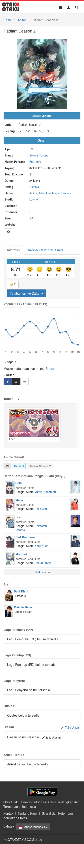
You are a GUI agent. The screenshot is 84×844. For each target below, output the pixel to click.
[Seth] (10, 487)
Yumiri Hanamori (45, 492)
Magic (56, 193)
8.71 (32, 218)
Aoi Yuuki (40, 508)
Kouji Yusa (41, 545)
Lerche (33, 199)
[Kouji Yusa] (75, 541)
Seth (18, 483)
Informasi (13, 250)
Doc (18, 517)
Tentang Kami (27, 813)
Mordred (21, 554)
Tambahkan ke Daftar (25, 293)
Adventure (44, 193)
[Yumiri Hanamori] (75, 486)
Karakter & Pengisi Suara (46, 250)
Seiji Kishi (21, 591)
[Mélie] (10, 504)
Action (33, 193)
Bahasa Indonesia (34, 827)
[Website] (8, 231)
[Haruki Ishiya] (75, 558)
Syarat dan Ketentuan (57, 813)
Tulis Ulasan (53, 737)
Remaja (34, 187)
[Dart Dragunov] (10, 541)
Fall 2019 (35, 162)
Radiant (50, 368)
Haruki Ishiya (43, 563)
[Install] (42, 791)
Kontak (8, 813)
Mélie (19, 500)
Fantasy (66, 193)
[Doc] (10, 521)
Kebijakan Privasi (15, 818)
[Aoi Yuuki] (75, 503)
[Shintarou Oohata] (75, 520)
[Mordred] (10, 558)
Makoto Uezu (23, 607)
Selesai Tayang (38, 155)
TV (31, 149)
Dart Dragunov (25, 537)
